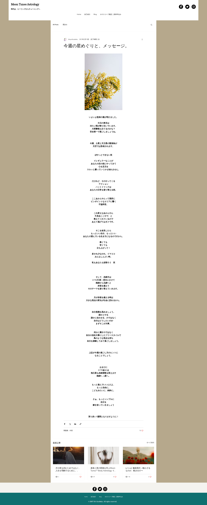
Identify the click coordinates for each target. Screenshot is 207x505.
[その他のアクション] (142, 39)
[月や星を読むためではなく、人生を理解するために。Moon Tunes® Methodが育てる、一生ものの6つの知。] (68, 455)
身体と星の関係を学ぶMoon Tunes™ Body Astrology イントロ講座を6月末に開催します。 (103, 469)
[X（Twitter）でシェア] (70, 424)
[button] (151, 25)
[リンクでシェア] (80, 424)
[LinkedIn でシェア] (75, 424)
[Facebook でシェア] (65, 424)
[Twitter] (187, 7)
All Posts (55, 25)
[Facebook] (181, 7)
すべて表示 (150, 443)
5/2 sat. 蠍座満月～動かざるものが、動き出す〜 (137, 469)
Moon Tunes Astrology (25, 4)
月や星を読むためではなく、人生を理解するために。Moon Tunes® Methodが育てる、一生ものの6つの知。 (68, 469)
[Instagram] (194, 7)
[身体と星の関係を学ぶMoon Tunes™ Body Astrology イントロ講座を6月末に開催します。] (103, 455)
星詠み (65, 25)
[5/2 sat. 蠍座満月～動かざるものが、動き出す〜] (138, 455)
